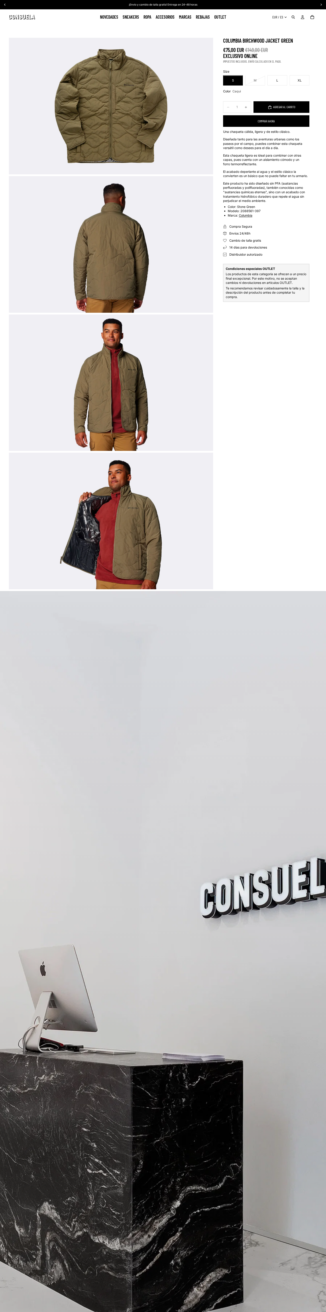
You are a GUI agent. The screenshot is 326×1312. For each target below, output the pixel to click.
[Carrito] (312, 17)
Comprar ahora (266, 121)
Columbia (245, 215)
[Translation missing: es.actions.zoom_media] (111, 106)
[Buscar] (293, 17)
